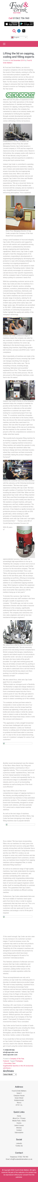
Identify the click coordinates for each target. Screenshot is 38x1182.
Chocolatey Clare (9, 1063)
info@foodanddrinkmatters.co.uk (21, 1159)
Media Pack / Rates (19, 1121)
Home (19, 1116)
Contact (19, 1130)
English (16, 37)
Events (19, 1123)
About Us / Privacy (19, 1118)
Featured (6, 1061)
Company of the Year (17, 1059)
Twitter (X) (19, 1146)
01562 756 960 (23, 1157)
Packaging (19, 1061)
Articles (19, 1128)
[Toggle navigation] (4, 44)
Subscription (19, 1132)
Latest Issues (19, 1125)
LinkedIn (19, 1143)
